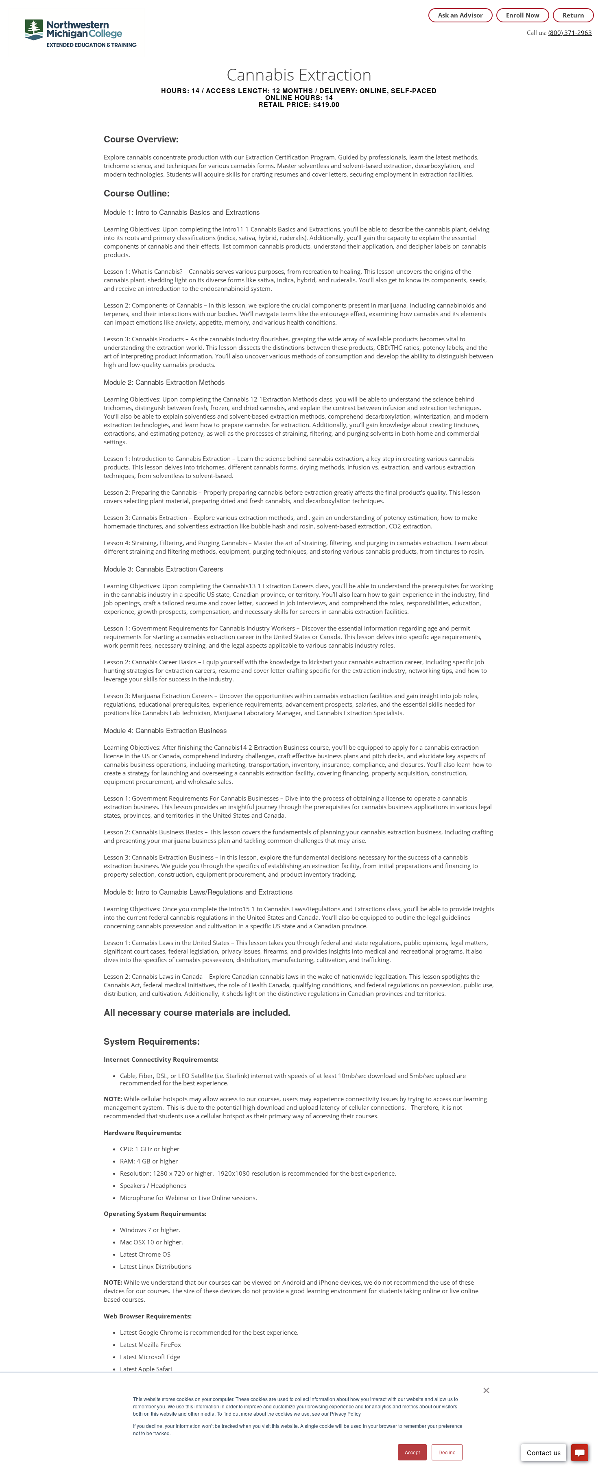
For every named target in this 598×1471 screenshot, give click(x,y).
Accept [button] (412, 1452)
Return (573, 15)
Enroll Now (522, 15)
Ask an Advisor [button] (460, 15)
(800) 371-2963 (570, 32)
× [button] (486, 1387)
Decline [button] (447, 1452)
